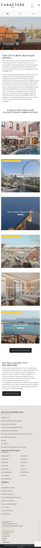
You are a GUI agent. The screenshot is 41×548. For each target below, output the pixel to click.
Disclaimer (5, 536)
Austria (24, 456)
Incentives (6, 514)
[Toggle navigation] (38, 5)
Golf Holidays (8, 510)
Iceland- (6, 465)
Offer (4, 540)
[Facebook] (20, 14)
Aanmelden (20, 546)
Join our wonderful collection (14, 447)
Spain (24, 475)
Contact (6, 444)
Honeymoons (7, 491)
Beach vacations (9, 500)
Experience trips (8, 487)
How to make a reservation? (13, 427)
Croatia (5, 459)
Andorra (6, 456)
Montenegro (7, 472)
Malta (24, 469)
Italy (23, 465)
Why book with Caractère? (12, 421)
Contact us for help (11, 393)
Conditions (6, 534)
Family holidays (8, 494)
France (5, 462)
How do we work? (9, 424)
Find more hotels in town (20, 350)
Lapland (5, 469)
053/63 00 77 (6, 528)
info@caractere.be (8, 530)
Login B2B (5, 542)
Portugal (25, 472)
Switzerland (7, 479)
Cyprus (24, 459)
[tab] (20, 117)
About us (6, 417)
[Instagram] (33, 14)
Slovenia (6, 475)
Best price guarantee (10, 431)
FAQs (4, 440)
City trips (6, 507)
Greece (24, 462)
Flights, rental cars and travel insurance (18, 434)
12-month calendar (9, 437)
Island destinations (10, 504)
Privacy (4, 538)
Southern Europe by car (11, 497)
